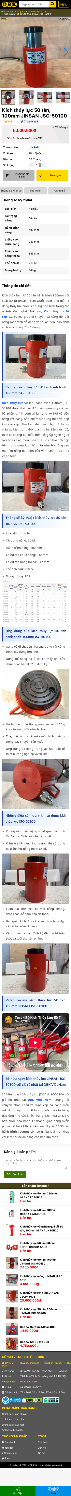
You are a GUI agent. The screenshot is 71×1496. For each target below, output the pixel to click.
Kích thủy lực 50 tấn (37, 11)
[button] (66, 52)
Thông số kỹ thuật (11, 190)
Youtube (9, 1447)
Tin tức (41, 1453)
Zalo (7, 1458)
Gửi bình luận (15, 1174)
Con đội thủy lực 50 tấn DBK (38, 1326)
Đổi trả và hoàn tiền (12, 1430)
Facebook (10, 1442)
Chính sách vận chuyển (15, 1414)
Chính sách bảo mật (13, 1424)
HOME (6, 11)
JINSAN (34, 147)
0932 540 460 (28, 1381)
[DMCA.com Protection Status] (32, 1399)
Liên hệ (42, 1447)
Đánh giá (59, 190)
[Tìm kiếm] (52, 3)
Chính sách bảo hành (13, 1419)
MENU (63, 4)
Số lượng (9, 165)
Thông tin (35, 190)
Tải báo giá (61, 127)
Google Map (10, 1453)
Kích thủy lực (18, 11)
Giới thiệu (43, 1442)
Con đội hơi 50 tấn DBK (34, 1341)
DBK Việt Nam (39, 1100)
